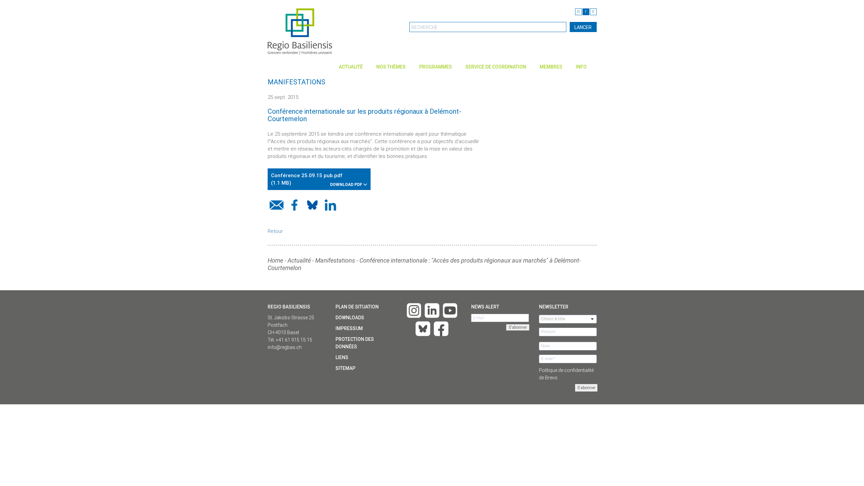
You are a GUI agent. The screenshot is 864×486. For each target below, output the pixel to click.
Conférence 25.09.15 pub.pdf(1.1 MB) (317, 179)
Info (581, 67)
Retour (275, 231)
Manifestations (335, 260)
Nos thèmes (391, 67)
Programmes (435, 67)
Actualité (351, 67)
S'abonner (586, 387)
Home (275, 260)
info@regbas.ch (285, 347)
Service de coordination (495, 67)
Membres (551, 67)
